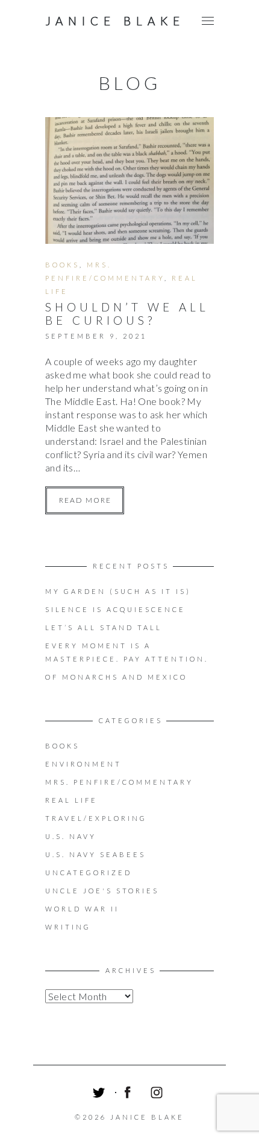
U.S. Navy (70, 836)
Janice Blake (115, 21)
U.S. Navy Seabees (95, 854)
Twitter (100, 1094)
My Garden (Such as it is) (118, 591)
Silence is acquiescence (115, 609)
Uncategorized (88, 872)
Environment (83, 764)
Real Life (71, 800)
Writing (68, 927)
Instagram (158, 1094)
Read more (85, 500)
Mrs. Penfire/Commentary (119, 782)
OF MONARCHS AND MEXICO (116, 677)
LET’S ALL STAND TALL (103, 627)
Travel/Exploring (96, 818)
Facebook (129, 1094)
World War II (82, 909)
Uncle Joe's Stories (102, 891)
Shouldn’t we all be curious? (127, 313)
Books (62, 265)
